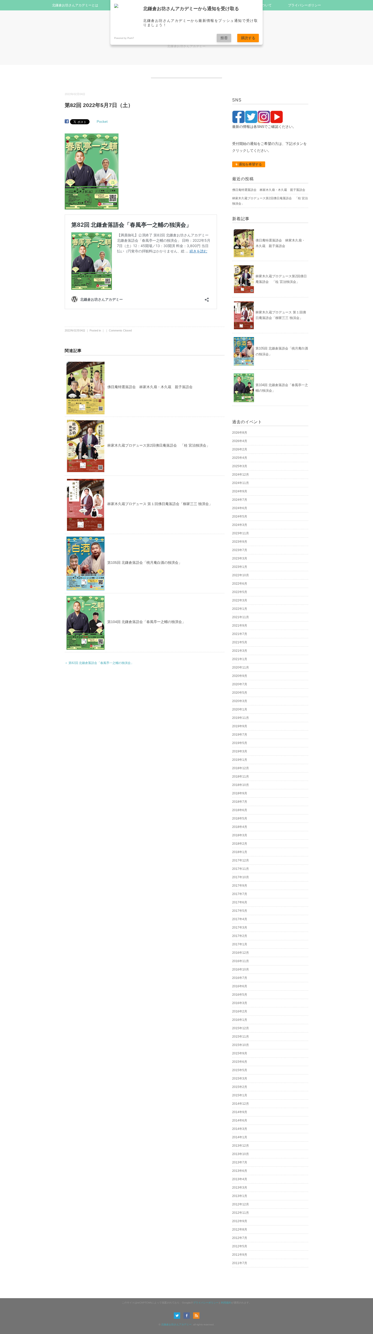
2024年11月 (240, 483)
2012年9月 (239, 1221)
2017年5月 (239, 911)
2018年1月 (239, 852)
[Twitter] (178, 1315)
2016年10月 (240, 969)
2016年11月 (240, 961)
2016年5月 (239, 994)
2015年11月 (240, 1036)
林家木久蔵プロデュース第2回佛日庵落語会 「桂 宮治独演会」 (158, 445)
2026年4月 (239, 441)
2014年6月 (239, 1120)
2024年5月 (239, 516)
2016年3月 (239, 1003)
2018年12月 (240, 768)
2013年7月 (239, 1162)
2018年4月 (239, 827)
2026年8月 (239, 432)
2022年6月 (239, 583)
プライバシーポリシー (304, 5)
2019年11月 (240, 718)
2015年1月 (239, 1095)
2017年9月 (239, 885)
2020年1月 (239, 709)
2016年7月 (239, 978)
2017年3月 (239, 927)
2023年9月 (239, 541)
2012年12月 (240, 1204)
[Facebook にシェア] (67, 121)
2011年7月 (239, 1263)
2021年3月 (239, 651)
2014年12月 (240, 1103)
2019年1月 (239, 760)
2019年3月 (239, 751)
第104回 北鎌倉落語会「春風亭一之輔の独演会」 (146, 622)
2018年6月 (239, 810)
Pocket (102, 121)
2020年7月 (239, 684)
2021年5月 (239, 642)
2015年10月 (240, 1045)
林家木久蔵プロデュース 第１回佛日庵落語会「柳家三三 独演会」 (159, 504)
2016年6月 (239, 986)
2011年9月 (239, 1254)
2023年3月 (239, 558)
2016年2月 (239, 1011)
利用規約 (226, 1302)
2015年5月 (239, 1070)
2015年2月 (239, 1087)
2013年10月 (240, 1154)
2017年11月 (240, 869)
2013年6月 (239, 1171)
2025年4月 (239, 458)
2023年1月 (239, 567)
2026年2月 (239, 449)
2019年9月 (239, 726)
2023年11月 (240, 533)
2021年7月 (239, 634)
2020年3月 (239, 701)
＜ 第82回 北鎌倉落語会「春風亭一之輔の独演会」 (99, 663)
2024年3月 (239, 525)
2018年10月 (240, 785)
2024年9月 (239, 491)
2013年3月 (239, 1187)
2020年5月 (239, 692)
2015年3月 (239, 1078)
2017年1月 (239, 944)
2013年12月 (240, 1145)
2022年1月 (239, 609)
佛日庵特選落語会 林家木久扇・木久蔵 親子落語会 (150, 387)
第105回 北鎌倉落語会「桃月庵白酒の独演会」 (144, 562)
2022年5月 (239, 592)
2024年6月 (239, 508)
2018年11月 (240, 776)
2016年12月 (240, 952)
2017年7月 (239, 894)
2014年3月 (239, 1129)
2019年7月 (239, 734)
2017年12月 (240, 860)
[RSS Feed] (196, 1315)
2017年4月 (239, 919)
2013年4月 (239, 1179)
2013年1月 (239, 1196)
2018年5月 (239, 818)
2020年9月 (239, 676)
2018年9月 (239, 793)
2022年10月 (240, 575)
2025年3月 (239, 466)
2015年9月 (239, 1053)
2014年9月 (239, 1112)
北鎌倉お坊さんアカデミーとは (75, 5)
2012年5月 (239, 1246)
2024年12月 (240, 474)
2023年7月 (239, 550)
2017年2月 (239, 936)
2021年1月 (239, 659)
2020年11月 (240, 667)
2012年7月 (239, 1238)
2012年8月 (239, 1229)
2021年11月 (240, 617)
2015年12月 (240, 1028)
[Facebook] (187, 1315)
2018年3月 (239, 835)
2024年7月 (239, 500)
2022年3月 (239, 600)
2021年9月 (239, 625)
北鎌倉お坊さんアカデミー (176, 1324)
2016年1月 (239, 1020)
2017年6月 (239, 902)
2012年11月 (240, 1213)
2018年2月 (239, 843)
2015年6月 (239, 1062)
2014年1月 (239, 1137)
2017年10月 (240, 877)
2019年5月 (239, 743)
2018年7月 (239, 802)
